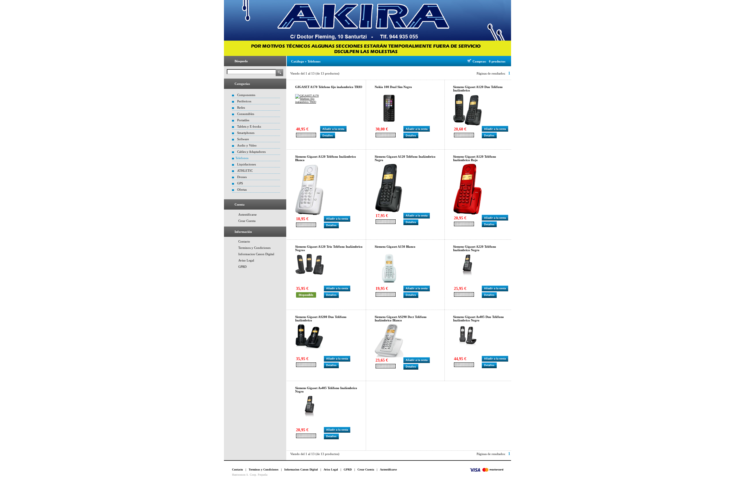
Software (243, 139)
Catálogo (297, 61)
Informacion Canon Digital (256, 254)
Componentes (246, 95)
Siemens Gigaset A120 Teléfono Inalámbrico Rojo (474, 158)
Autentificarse (247, 214)
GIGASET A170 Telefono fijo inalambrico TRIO (328, 87)
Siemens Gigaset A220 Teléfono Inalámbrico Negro (474, 248)
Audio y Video (247, 145)
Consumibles (245, 114)
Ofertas (242, 189)
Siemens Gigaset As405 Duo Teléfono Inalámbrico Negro (478, 318)
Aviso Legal (246, 260)
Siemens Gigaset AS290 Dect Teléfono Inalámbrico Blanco (401, 318)
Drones (242, 177)
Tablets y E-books (249, 126)
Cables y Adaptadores (251, 151)
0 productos (497, 61)
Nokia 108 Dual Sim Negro (393, 87)
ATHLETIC (245, 170)
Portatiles (243, 120)
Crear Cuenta (247, 220)
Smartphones (245, 132)
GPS (240, 183)
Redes (241, 107)
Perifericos (244, 101)
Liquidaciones (246, 164)
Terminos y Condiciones (254, 247)
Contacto (244, 241)
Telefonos (241, 158)
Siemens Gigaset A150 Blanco (395, 246)
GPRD (242, 266)
